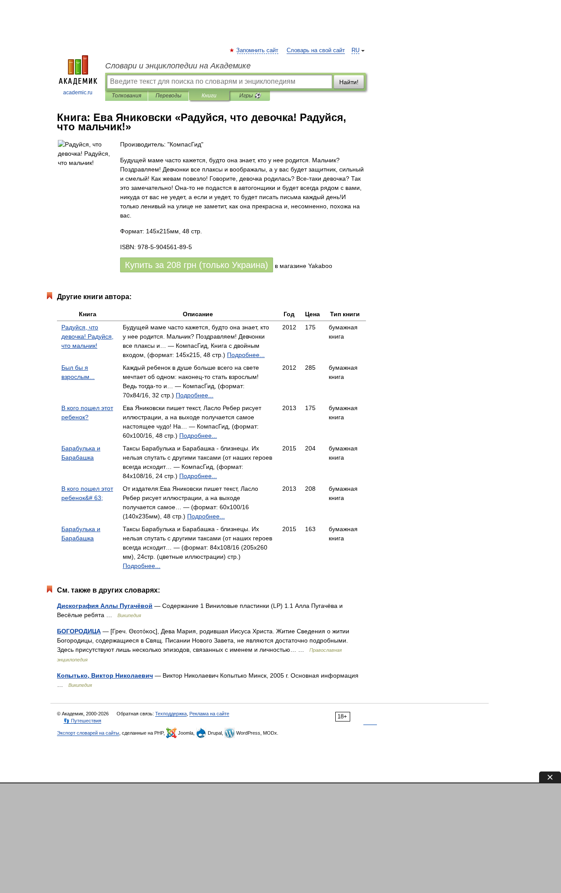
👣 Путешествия (82, 720)
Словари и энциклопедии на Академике (178, 65)
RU (355, 50)
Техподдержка (171, 713)
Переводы (168, 96)
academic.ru (77, 92)
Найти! (349, 82)
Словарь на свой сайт (316, 50)
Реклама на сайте (209, 713)
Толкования (126, 96)
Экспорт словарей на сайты (88, 733)
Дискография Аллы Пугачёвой (105, 605)
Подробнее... (246, 354)
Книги (209, 96)
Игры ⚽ (250, 96)
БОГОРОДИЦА (79, 631)
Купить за (196, 265)
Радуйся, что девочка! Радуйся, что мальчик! (87, 336)
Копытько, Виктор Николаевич (105, 675)
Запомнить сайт (257, 50)
